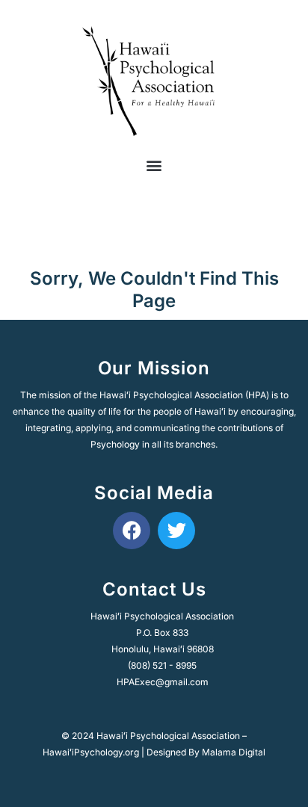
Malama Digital (233, 752)
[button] (154, 165)
